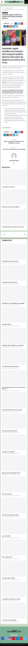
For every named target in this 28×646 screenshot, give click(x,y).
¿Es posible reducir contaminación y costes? (13, 227)
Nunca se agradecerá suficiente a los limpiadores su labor (14, 142)
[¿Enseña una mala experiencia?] (14, 421)
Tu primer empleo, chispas (8, 578)
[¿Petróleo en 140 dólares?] (14, 442)
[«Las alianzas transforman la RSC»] (14, 357)
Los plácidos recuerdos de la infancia (11, 599)
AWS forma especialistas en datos (10, 515)
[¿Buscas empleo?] (14, 526)
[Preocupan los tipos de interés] (14, 273)
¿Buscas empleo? (6, 536)
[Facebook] (2, 638)
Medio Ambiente (5, 12)
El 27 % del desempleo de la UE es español (14, 149)
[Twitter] (6, 638)
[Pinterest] (13, 638)
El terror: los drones (7, 494)
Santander (4, 82)
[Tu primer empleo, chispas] (14, 568)
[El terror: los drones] (14, 484)
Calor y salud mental (7, 557)
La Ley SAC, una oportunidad (9, 620)
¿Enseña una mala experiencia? (9, 431)
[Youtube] (21, 638)
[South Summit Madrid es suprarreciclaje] (14, 400)
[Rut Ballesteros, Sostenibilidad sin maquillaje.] (14, 294)
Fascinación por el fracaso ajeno (10, 261)
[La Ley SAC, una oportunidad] (14, 610)
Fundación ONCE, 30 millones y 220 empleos (13, 345)
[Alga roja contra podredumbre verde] (14, 463)
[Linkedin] (17, 638)
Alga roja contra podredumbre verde (11, 473)
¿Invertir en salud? (6, 324)
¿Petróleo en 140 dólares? (8, 452)
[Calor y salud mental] (14, 547)
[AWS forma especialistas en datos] (14, 505)
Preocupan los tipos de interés (9, 282)
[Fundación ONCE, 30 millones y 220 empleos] (14, 336)
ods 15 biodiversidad (7, 127)
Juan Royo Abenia (7, 20)
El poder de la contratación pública (10, 207)
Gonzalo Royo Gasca (7, 347)
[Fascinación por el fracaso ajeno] (14, 252)
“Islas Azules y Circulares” (8, 187)
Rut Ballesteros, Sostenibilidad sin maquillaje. (13, 303)
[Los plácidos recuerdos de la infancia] (14, 589)
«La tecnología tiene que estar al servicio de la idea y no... (13, 388)
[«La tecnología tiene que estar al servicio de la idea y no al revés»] (14, 378)
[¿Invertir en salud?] (14, 315)
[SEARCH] (24, 234)
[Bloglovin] (24, 638)
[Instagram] (9, 638)
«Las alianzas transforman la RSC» (10, 366)
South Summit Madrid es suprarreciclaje (12, 410)
